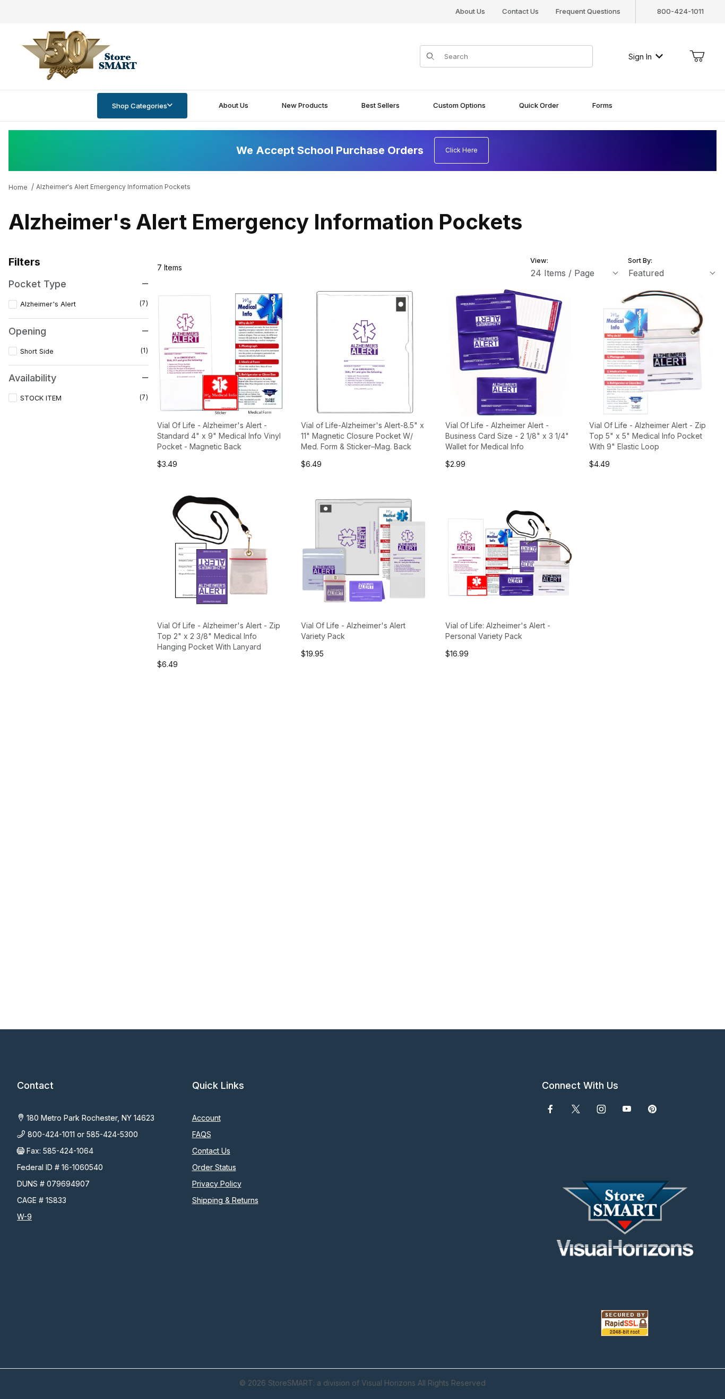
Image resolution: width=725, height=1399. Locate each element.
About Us (470, 11)
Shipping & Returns (225, 1200)
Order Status (214, 1167)
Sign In (640, 56)
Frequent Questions (588, 11)
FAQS (201, 1134)
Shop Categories (139, 105)
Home (18, 187)
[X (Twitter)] (575, 1109)
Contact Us (520, 11)
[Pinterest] (652, 1109)
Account (206, 1117)
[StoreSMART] (77, 55)
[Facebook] (550, 1109)
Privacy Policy (216, 1183)
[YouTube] (626, 1109)
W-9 (24, 1216)
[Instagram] (601, 1109)
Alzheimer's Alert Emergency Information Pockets (113, 187)
